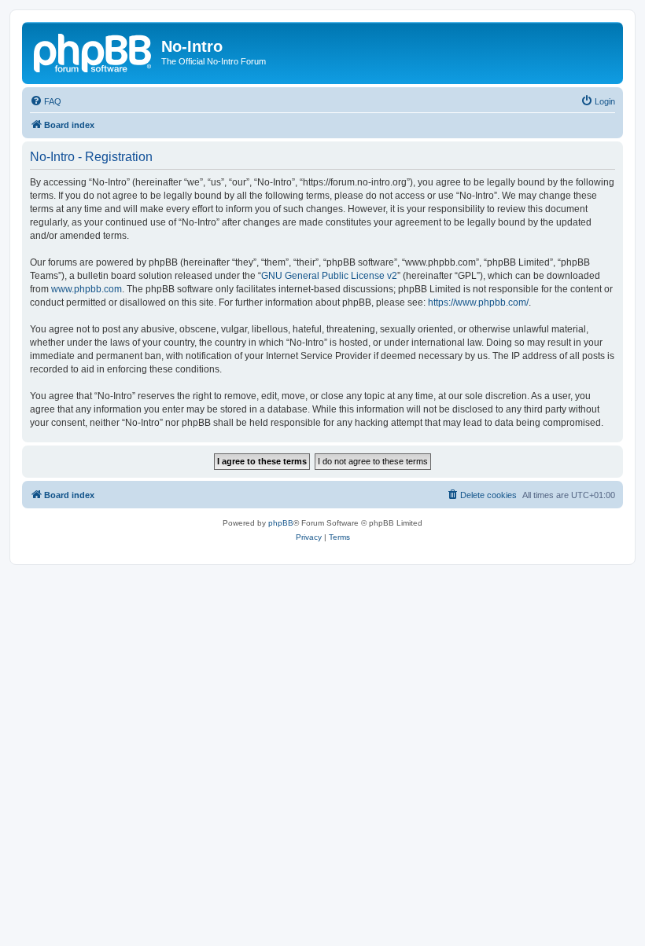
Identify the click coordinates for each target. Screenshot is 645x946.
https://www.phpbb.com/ (478, 302)
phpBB (280, 523)
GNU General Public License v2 (329, 275)
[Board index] (93, 51)
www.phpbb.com (86, 289)
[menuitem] (45, 101)
